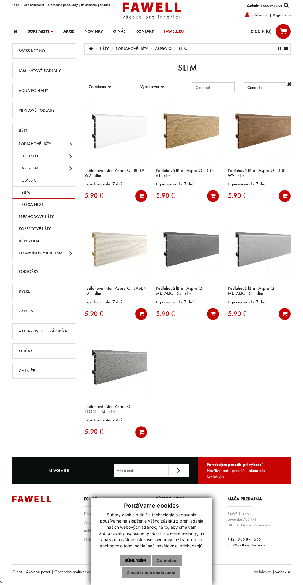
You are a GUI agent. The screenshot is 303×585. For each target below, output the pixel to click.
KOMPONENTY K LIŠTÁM (40, 253)
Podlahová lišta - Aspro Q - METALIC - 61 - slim (252, 291)
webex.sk (283, 571)
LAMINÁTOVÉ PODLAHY (40, 70)
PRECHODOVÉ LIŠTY (36, 216)
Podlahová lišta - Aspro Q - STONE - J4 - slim (108, 409)
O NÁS (119, 31)
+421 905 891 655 (244, 539)
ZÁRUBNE (27, 311)
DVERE (24, 291)
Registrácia (282, 14)
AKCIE (68, 31)
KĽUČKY (25, 350)
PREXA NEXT (32, 204)
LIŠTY (23, 130)
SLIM (26, 192)
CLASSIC (29, 180)
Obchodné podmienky (63, 5)
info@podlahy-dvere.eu (246, 545)
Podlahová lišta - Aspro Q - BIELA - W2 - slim (115, 173)
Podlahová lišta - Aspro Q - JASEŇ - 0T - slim (115, 291)
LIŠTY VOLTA (29, 240)
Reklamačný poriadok (95, 5)
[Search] (286, 5)
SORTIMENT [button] (39, 31)
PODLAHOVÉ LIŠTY (35, 143)
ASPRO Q (30, 168)
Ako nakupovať (34, 5)
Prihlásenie (258, 14)
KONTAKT (145, 31)
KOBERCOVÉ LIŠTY (35, 228)
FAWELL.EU (174, 31)
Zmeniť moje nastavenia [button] (151, 572)
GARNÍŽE (27, 370)
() (262, 31)
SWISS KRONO (32, 50)
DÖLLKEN (30, 155)
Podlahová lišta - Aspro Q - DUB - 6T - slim (186, 173)
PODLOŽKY (28, 271)
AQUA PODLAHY (33, 90)
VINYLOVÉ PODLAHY (36, 110)
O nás (16, 5)
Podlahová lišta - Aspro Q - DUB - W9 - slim (258, 173)
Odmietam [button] (167, 560)
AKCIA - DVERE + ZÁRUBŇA (43, 331)
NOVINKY (93, 31)
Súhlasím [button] (135, 560)
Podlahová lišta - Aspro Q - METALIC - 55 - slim (180, 291)
